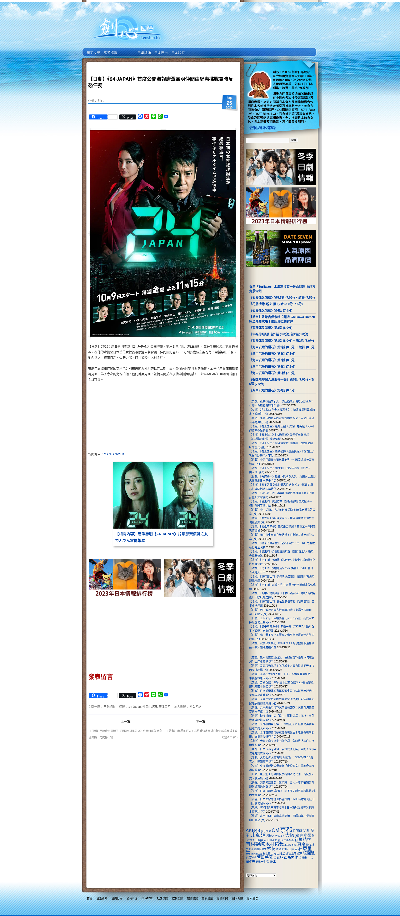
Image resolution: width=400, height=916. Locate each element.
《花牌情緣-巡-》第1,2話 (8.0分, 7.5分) (276, 304)
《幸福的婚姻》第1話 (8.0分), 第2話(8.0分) (278, 334)
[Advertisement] (199, 417)
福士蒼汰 (268, 853)
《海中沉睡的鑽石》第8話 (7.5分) (272, 353)
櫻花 (271, 848)
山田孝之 (272, 840)
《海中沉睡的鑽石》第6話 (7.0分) (272, 373)
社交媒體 (162, 898)
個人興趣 (237, 898)
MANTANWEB (114, 454)
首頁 (89, 898)
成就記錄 (177, 898)
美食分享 (194, 49)
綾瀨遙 (309, 853)
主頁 (93, 49)
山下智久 (250, 840)
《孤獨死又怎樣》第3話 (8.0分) (270, 327)
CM (275, 830)
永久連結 (195, 706)
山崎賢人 (260, 840)
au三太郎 (266, 831)
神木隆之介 (256, 853)
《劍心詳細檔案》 (263, 128)
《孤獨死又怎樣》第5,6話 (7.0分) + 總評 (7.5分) (282, 297)
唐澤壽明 (164, 706)
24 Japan (135, 706)
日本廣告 (160, 49)
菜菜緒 (278, 857)
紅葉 (299, 853)
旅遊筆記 (192, 898)
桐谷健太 (261, 849)
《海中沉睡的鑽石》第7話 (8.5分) (272, 360)
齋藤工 (271, 861)
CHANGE (147, 898)
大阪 (290, 835)
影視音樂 (207, 898)
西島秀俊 (291, 857)
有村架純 (255, 844)
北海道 (258, 835)
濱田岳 (284, 849)
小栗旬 (310, 835)
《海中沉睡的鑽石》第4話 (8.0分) (272, 390)
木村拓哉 (274, 844)
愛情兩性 (131, 898)
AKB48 (253, 830)
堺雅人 (270, 835)
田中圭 (293, 849)
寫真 (299, 835)
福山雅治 (279, 853)
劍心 (101, 100)
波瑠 (278, 849)
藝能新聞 (110, 49)
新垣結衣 (302, 839)
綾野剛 (251, 857)
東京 (301, 844)
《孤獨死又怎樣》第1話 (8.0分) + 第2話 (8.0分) (281, 340)
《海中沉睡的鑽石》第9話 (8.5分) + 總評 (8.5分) (282, 347)
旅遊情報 (127, 49)
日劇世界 (143, 49)
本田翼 (287, 845)
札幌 (294, 845)
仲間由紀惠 (149, 706)
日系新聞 (101, 898)
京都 (286, 829)
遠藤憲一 (304, 857)
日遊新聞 (222, 898)
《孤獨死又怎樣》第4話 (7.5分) (270, 310)
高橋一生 (261, 861)
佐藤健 (297, 831)
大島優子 (279, 836)
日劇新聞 (109, 706)
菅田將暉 (265, 857)
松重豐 (252, 849)
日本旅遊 (177, 49)
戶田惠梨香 (287, 840)
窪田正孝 (291, 853)
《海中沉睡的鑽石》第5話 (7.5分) (272, 366)
